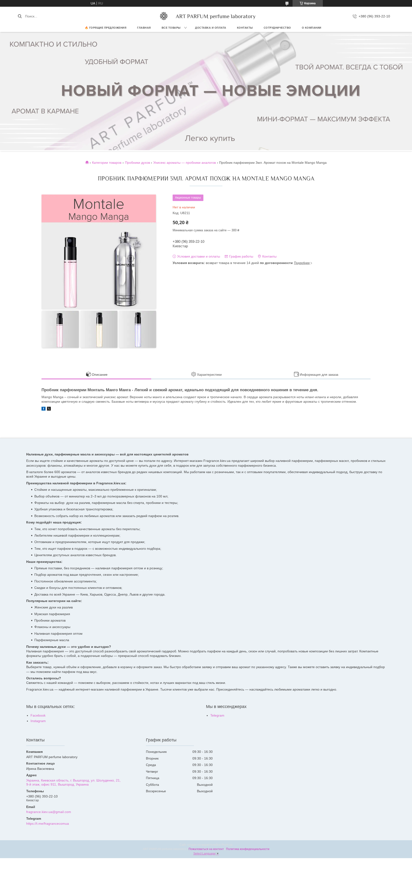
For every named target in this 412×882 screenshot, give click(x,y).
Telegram (217, 715)
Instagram (38, 721)
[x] (49, 409)
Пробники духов (137, 162)
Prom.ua (226, 844)
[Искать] (19, 16)
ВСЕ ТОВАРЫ (171, 27)
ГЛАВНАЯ (144, 27)
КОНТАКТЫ (245, 27)
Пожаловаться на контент (206, 849)
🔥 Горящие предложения (106, 27)
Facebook (38, 715)
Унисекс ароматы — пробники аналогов (184, 162)
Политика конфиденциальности (247, 849)
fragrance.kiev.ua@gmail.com (48, 812)
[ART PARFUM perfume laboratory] (164, 16)
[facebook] (43, 409)
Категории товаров (106, 162)
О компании (311, 27)
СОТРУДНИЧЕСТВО (277, 27)
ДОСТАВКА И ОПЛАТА (210, 27)
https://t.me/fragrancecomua (47, 823)
